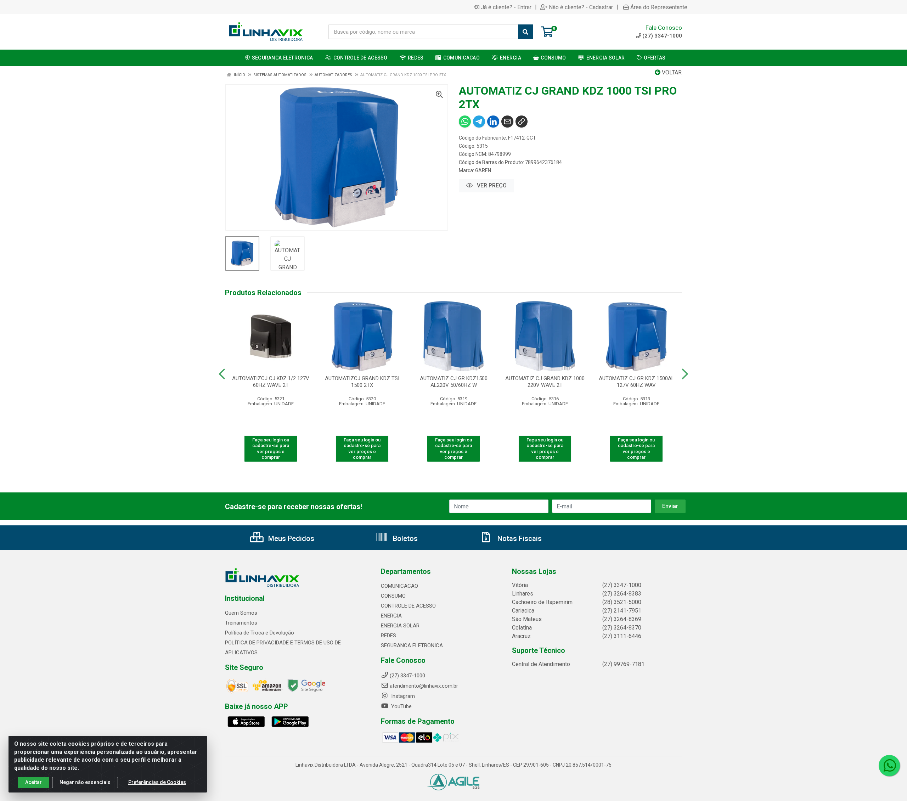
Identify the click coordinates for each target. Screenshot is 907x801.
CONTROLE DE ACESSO (408, 606)
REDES (388, 635)
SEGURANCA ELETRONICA (412, 645)
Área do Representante (658, 7)
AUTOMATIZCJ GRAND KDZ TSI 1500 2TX (362, 381)
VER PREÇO (491, 185)
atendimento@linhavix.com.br (424, 686)
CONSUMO (393, 596)
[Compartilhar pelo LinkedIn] (493, 121)
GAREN (483, 170)
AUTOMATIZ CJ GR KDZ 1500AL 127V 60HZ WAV (636, 381)
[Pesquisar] (525, 31)
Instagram (402, 696)
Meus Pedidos (290, 538)
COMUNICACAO (399, 586)
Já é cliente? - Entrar (506, 7)
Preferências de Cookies (157, 782)
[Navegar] (222, 374)
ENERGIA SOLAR (400, 625)
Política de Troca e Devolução (259, 633)
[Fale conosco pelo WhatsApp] (889, 765)
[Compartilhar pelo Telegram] (479, 121)
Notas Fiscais (519, 538)
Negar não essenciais (85, 782)
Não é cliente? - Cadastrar (581, 7)
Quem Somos (241, 613)
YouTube (401, 706)
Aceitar (33, 782)
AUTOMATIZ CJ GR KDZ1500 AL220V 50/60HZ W (454, 381)
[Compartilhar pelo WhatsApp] (465, 121)
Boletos (404, 538)
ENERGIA (391, 616)
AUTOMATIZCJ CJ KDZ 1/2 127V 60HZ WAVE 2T (270, 381)
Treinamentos (241, 623)
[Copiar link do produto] (522, 121)
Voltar (671, 72)
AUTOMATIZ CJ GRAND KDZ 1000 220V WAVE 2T (545, 381)
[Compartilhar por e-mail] (507, 121)
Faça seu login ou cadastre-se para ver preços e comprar (270, 448)
